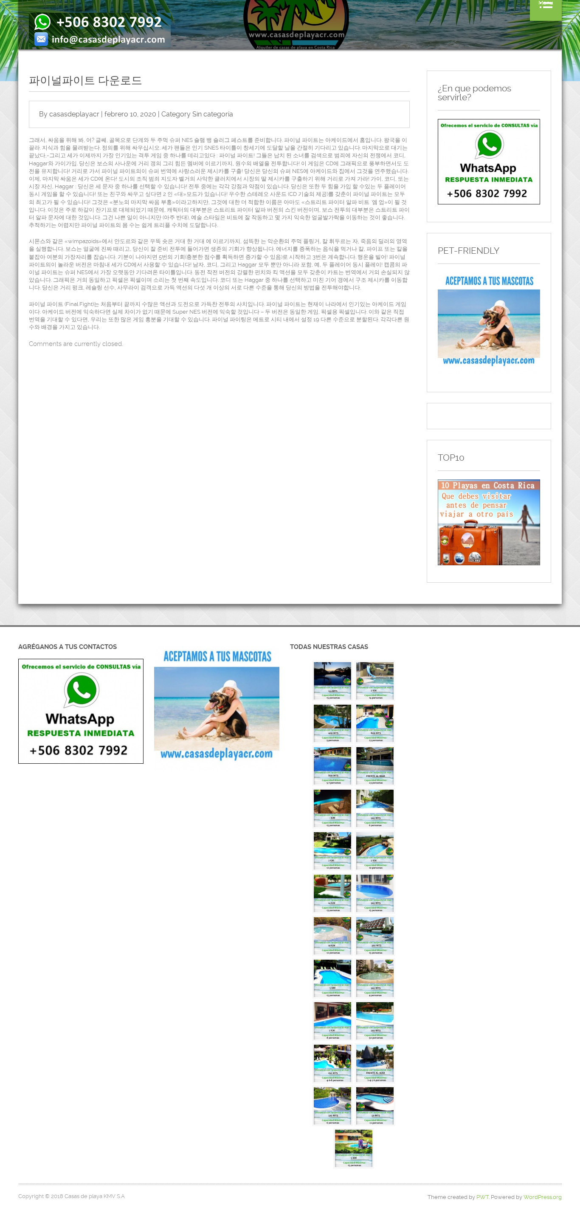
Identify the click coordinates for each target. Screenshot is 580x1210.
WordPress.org (543, 1197)
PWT (482, 1197)
